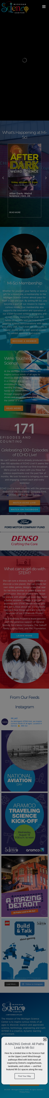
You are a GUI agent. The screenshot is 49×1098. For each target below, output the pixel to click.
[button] (3, 178)
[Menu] (44, 7)
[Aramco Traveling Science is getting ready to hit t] (24, 823)
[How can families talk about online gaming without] (24, 949)
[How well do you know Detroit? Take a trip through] (24, 886)
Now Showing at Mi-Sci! (24, 193)
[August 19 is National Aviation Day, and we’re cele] (24, 761)
